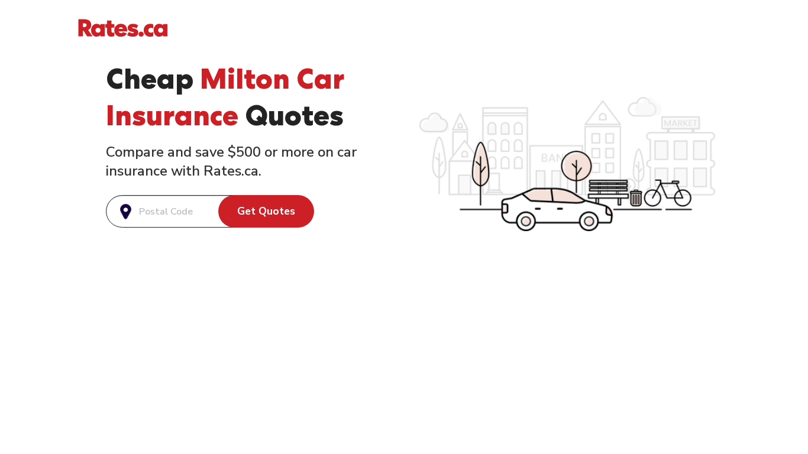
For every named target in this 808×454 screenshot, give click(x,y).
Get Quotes (266, 211)
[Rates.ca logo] (123, 27)
